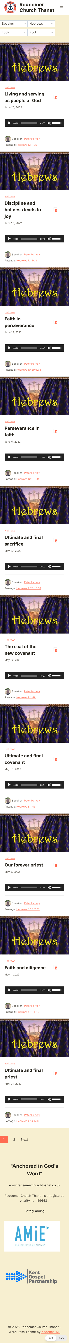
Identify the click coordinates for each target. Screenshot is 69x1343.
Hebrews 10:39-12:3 (28, 369)
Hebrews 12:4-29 (26, 260)
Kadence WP (50, 1332)
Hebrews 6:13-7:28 (28, 909)
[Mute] (49, 123)
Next (24, 1139)
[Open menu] (61, 7)
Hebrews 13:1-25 (26, 144)
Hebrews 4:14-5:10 (28, 1120)
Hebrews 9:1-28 (26, 697)
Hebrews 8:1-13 (26, 806)
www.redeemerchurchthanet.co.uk (34, 1185)
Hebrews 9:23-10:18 (28, 588)
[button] (56, 1338)
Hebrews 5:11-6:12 (27, 1011)
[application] (34, 123)
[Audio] (55, 97)
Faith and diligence (25, 967)
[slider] (29, 123)
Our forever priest (24, 865)
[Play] (9, 123)
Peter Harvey (32, 138)
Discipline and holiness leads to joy (23, 209)
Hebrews (10, 87)
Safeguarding (35, 1211)
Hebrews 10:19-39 (27, 478)
